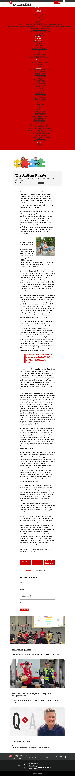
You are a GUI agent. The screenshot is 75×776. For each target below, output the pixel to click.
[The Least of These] (37, 735)
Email (22, 589)
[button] (25, 562)
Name (22, 582)
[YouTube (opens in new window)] (46, 767)
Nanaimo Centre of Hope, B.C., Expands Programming (31, 694)
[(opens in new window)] (26, 756)
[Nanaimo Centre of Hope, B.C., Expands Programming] (37, 687)
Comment (24, 603)
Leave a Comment (39, 570)
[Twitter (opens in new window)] (42, 767)
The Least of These (21, 741)
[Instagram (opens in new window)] (49, 767)
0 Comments (27, 570)
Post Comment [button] (24, 609)
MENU (61, 1)
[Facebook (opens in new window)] (39, 767)
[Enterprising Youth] (37, 643)
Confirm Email (25, 596)
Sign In (44, 2)
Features (41, 183)
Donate (49, 2)
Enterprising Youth (21, 650)
